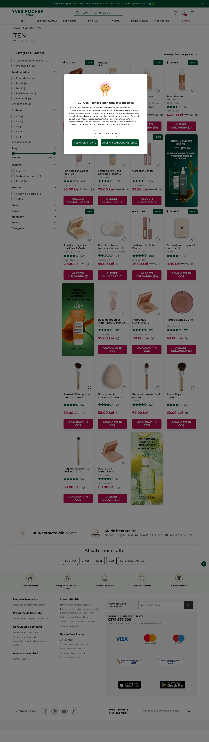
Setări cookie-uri (105, 133)
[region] (105, 114)
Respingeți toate (85, 143)
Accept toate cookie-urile (119, 143)
